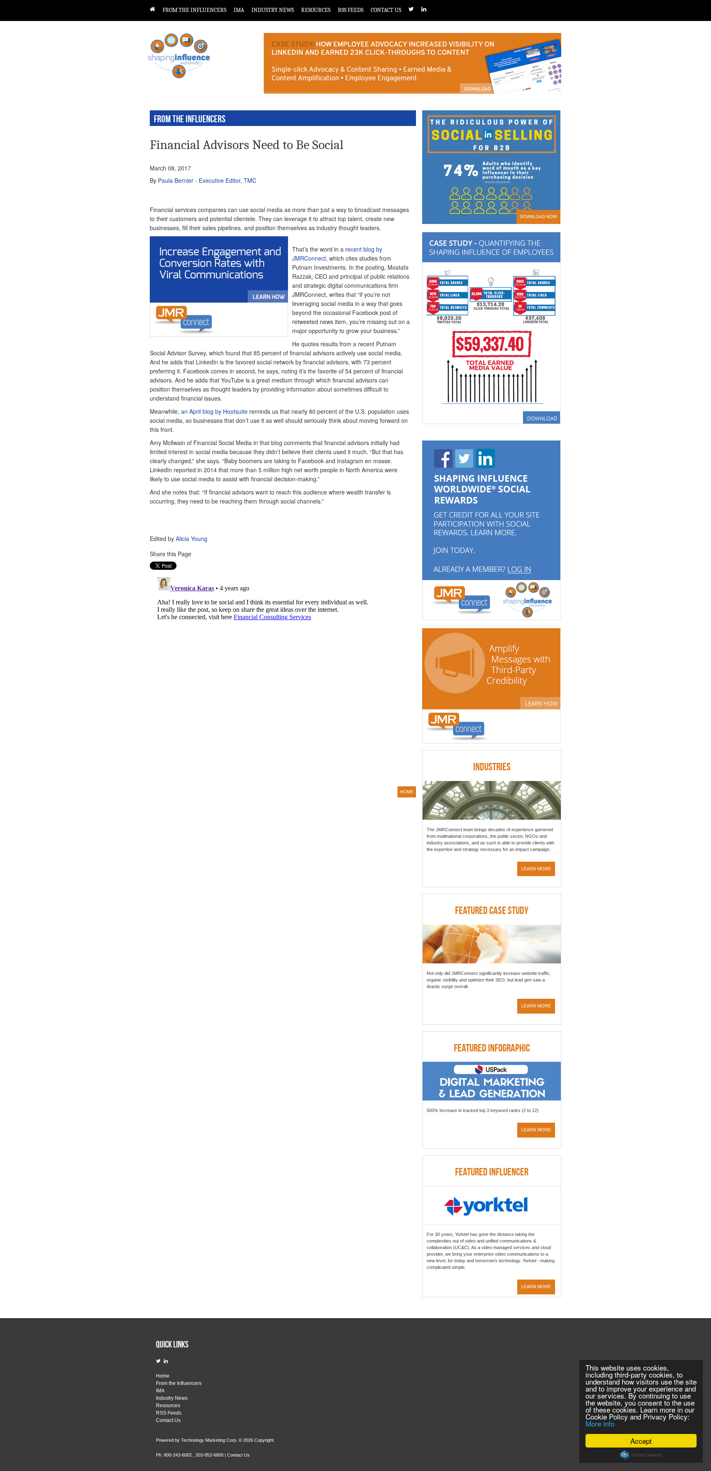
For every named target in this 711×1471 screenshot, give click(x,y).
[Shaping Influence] (156, 9)
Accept (641, 1441)
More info (600, 1423)
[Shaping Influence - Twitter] (415, 9)
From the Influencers (194, 10)
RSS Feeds (350, 10)
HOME (407, 791)
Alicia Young (191, 538)
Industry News (272, 10)
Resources (315, 10)
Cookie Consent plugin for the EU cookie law (641, 1454)
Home (163, 1376)
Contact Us (386, 10)
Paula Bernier (175, 180)
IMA (239, 10)
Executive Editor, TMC (227, 180)
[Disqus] (280, 677)
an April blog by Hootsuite (214, 411)
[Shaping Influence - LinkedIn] (427, 9)
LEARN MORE (536, 868)
